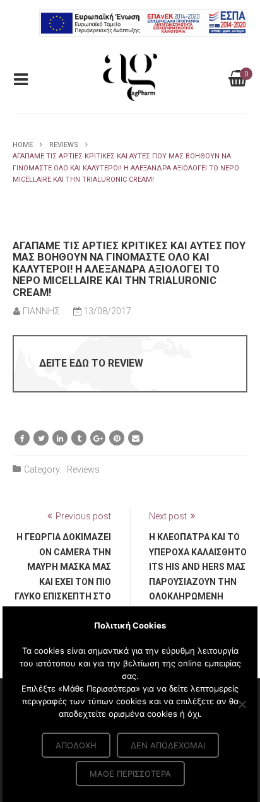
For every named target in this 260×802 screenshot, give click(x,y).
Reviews (63, 145)
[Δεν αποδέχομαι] (241, 704)
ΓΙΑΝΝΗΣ (41, 311)
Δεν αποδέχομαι (168, 745)
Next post (168, 516)
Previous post (83, 516)
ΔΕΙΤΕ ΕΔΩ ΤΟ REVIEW (91, 363)
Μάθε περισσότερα (130, 774)
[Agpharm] (130, 76)
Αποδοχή (76, 745)
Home (23, 145)
